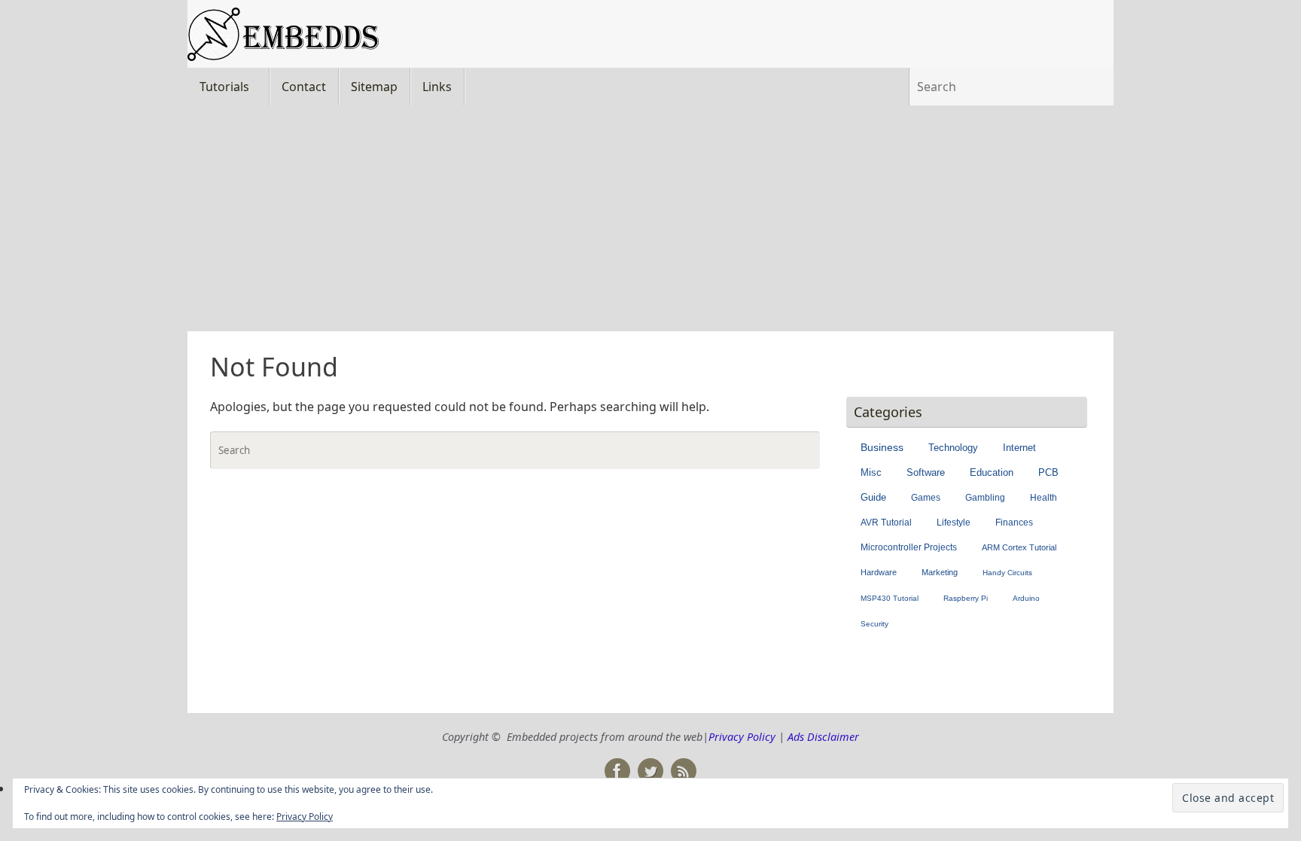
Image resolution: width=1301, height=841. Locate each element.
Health (1043, 497)
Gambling (985, 497)
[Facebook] (617, 771)
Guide (873, 497)
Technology (953, 447)
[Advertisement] (650, 218)
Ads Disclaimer (823, 737)
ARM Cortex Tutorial (1019, 547)
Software (925, 472)
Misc (871, 472)
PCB (1048, 473)
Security (874, 624)
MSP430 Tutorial (890, 598)
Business (882, 447)
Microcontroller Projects (909, 547)
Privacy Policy (741, 737)
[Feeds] (683, 771)
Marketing (940, 572)
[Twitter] (650, 771)
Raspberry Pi (965, 598)
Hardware (879, 572)
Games (925, 497)
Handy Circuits (1007, 572)
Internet (1019, 447)
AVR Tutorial (886, 522)
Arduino (1026, 598)
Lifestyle (953, 522)
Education (991, 472)
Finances (1014, 522)
